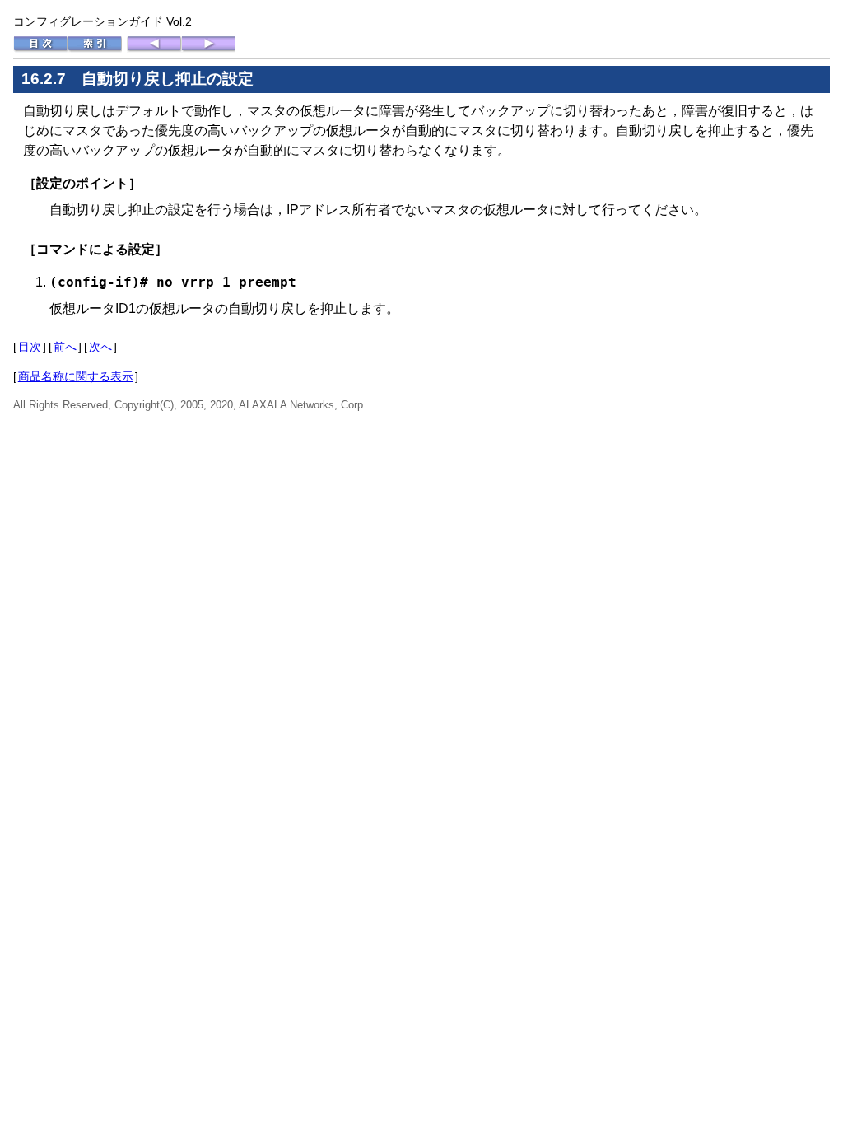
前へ (65, 346)
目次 (29, 346)
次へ (100, 346)
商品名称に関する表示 (75, 376)
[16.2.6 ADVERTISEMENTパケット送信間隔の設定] (154, 48)
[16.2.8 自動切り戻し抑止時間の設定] (208, 48)
